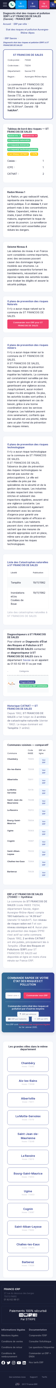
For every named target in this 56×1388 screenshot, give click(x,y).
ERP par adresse (29, 1014)
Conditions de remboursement (9, 1355)
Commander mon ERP (37, 995)
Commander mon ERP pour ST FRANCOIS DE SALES (28, 324)
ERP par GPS (42, 1019)
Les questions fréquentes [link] (41, 1347)
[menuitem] (7, 24)
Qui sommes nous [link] (17, 1377)
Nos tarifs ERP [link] (36, 1362)
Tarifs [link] (44, 1377)
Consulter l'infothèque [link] (40, 1341)
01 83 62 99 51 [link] (11, 1299)
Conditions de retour (11, 1347)
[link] (21, 4)
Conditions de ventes (12, 1341)
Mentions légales (9, 1335)
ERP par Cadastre (18, 1019)
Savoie (27, 660)
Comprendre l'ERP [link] (38, 1335)
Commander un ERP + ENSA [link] (40, 1355)
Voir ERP (43, 761)
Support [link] (33, 1377)
